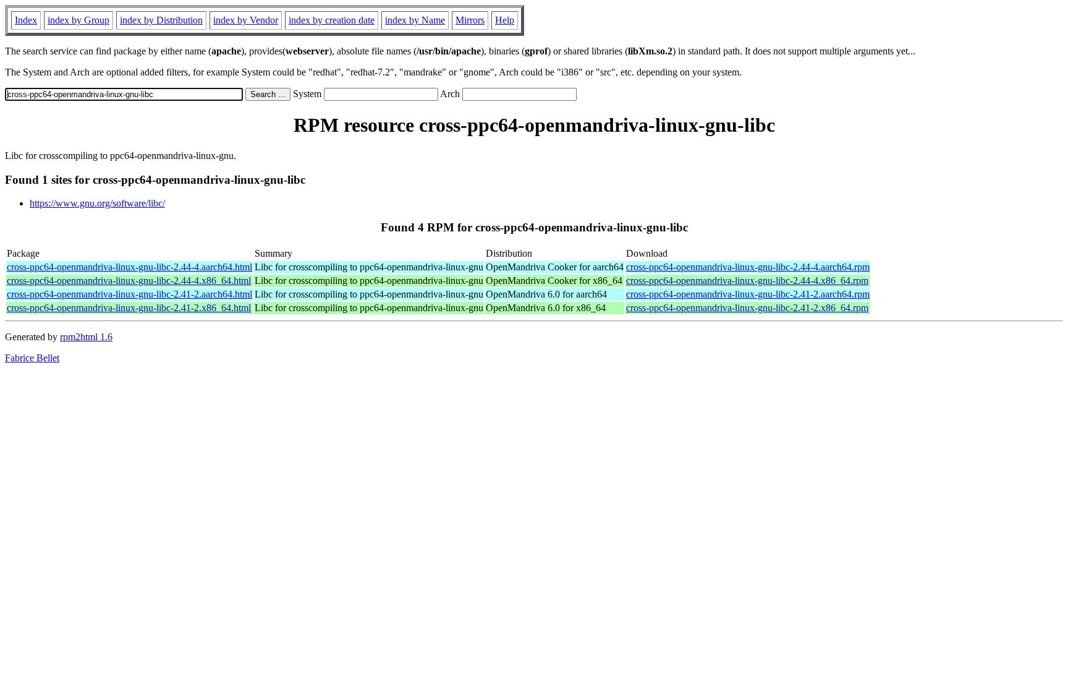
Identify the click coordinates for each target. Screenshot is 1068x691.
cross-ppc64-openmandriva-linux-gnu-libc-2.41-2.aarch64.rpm (748, 294)
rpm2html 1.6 (86, 337)
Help (504, 20)
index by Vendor (245, 20)
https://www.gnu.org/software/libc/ (97, 203)
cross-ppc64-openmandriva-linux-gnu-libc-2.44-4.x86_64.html (129, 280)
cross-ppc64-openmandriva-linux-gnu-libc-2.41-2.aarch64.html (129, 294)
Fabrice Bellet (32, 358)
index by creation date (332, 20)
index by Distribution (161, 20)
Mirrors (470, 20)
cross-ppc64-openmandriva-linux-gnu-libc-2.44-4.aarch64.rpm (748, 267)
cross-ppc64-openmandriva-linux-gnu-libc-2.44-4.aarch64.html (129, 267)
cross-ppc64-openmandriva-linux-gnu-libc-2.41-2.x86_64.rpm (747, 308)
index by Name (415, 20)
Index (26, 20)
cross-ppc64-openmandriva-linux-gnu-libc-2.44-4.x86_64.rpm (747, 280)
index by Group (78, 20)
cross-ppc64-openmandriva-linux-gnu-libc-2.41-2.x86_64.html (129, 308)
